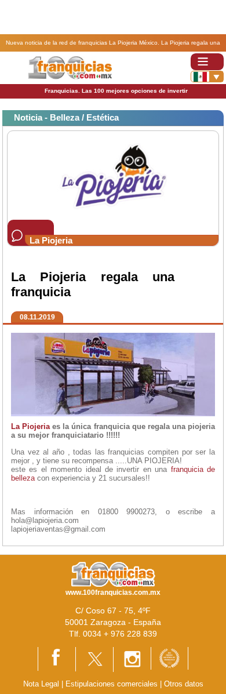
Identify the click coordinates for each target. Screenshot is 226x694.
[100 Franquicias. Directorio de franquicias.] (70, 67)
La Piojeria (30, 426)
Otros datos (183, 684)
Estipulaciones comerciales (112, 684)
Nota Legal (41, 684)
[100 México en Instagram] (132, 659)
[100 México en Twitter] (94, 658)
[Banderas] (207, 76)
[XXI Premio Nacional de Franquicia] (169, 657)
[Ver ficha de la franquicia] (113, 174)
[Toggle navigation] (207, 61)
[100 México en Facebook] (56, 658)
